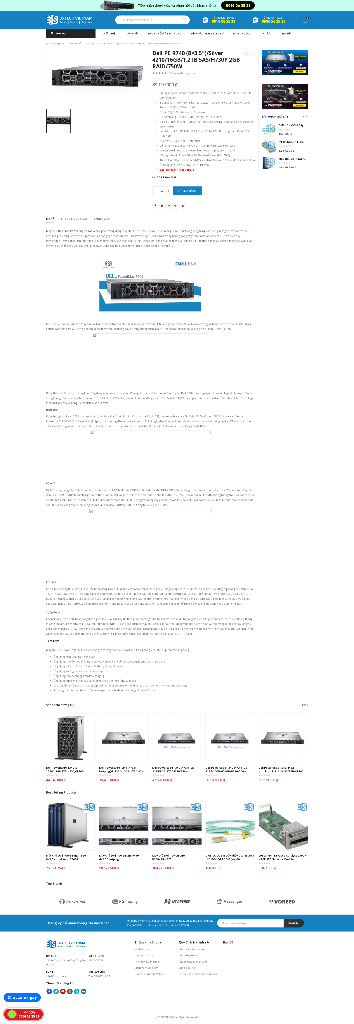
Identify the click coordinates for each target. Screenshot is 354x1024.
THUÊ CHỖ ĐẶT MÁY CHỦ (165, 33)
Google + (176, 206)
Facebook (155, 206)
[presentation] (304, 116)
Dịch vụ (132, 33)
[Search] (185, 19)
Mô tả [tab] (50, 219)
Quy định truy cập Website (150, 974)
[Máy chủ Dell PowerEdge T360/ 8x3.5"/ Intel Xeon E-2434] (269, 163)
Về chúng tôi (141, 949)
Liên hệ (286, 33)
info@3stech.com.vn (57, 976)
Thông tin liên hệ (144, 955)
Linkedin (83, 991)
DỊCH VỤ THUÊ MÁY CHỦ (207, 33)
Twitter (162, 206)
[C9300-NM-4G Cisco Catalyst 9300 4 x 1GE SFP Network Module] (269, 146)
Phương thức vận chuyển (193, 961)
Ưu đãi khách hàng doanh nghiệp (198, 974)
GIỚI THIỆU (110, 33)
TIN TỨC (265, 33)
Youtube (63, 991)
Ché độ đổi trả (187, 967)
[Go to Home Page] (47, 43)
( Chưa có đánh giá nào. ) (183, 73)
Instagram (70, 991)
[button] (303, 705)
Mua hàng (190, 191)
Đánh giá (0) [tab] (101, 219)
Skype (76, 991)
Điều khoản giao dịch (146, 967)
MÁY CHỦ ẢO (241, 33)
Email (183, 206)
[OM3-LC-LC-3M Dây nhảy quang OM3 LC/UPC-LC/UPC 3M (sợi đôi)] (269, 130)
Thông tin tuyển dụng (147, 961)
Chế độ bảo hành (188, 955)
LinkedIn (169, 206)
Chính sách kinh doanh (192, 949)
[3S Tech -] (69, 20)
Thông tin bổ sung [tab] (74, 219)
